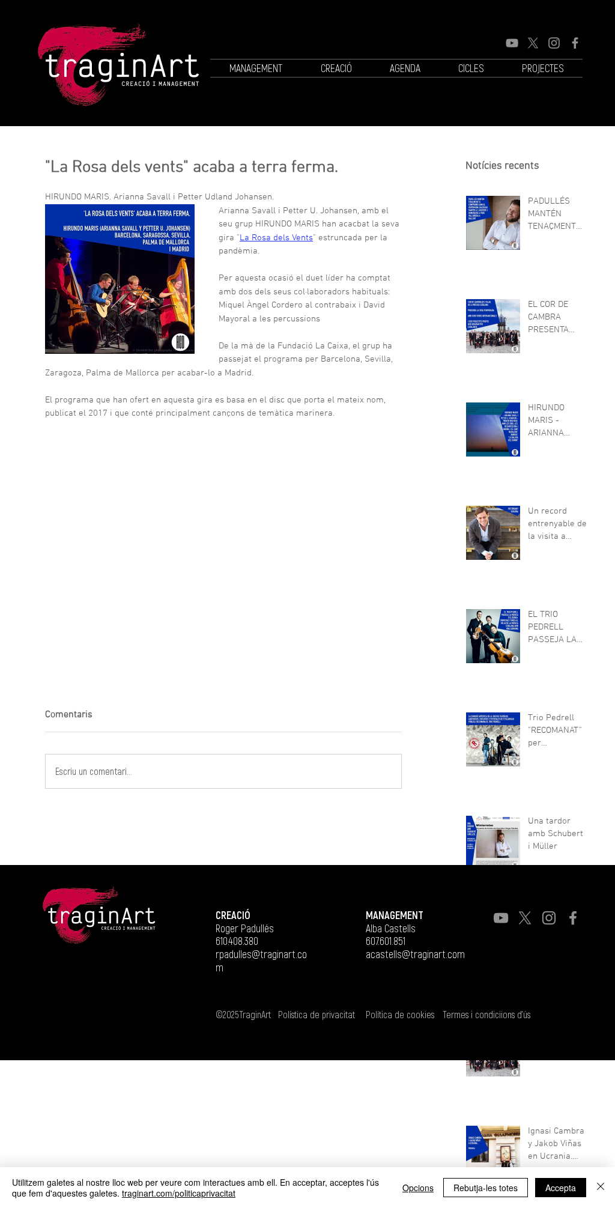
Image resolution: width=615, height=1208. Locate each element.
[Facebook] (575, 42)
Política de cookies (400, 1014)
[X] (533, 42)
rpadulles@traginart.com (261, 960)
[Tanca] (600, 1187)
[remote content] (150, 535)
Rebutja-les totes (485, 1188)
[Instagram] (554, 42)
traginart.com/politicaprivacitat (178, 1193)
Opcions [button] (418, 1188)
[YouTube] (512, 42)
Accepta (560, 1188)
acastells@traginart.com (415, 954)
